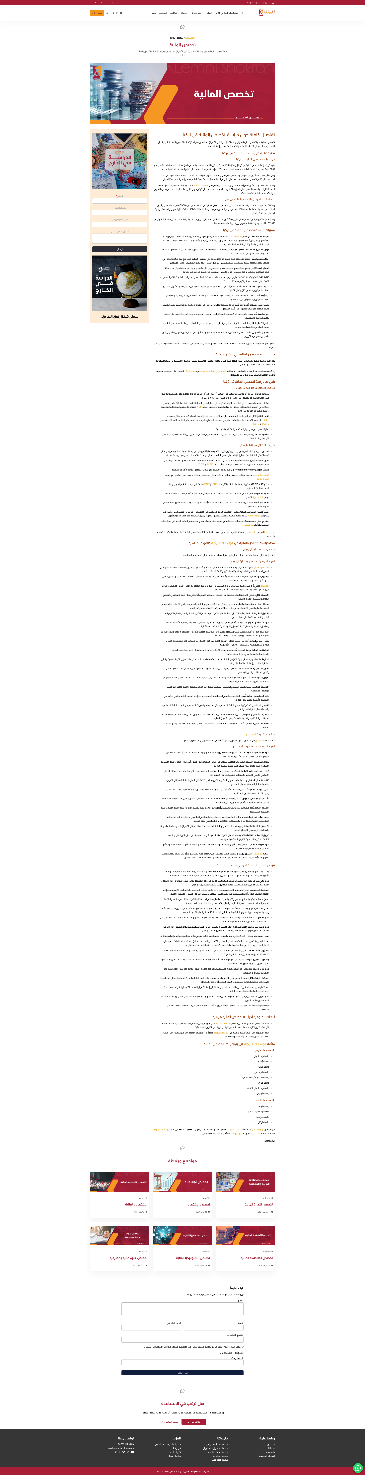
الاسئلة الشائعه (251, 3)
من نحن (272, 3)
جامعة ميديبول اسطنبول (190, 19)
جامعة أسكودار (220, 1456)
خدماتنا (184, 13)
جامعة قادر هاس (219, 1459)
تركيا (208, 19)
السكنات (163, 13)
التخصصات (190, 38)
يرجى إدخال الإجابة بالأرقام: (232, 1353)
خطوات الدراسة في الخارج (226, 13)
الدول (209, 13)
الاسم (119, 196)
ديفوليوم (159, 1472)
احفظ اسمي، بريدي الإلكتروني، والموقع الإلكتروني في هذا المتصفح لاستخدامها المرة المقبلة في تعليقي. (192, 1347)
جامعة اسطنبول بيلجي (217, 1444)
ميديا (154, 13)
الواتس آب (192, 1422)
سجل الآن (97, 13)
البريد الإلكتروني (173, 1323)
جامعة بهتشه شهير (218, 1452)
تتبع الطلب (175, 1452)
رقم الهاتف (120, 208)
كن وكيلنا (176, 1448)
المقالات (174, 13)
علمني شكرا (184, 1472)
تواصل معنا (262, 3)
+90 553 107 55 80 (125, 1444)
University (197, 13)
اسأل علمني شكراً (120, 231)
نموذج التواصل (171, 1422)
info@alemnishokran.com (121, 1448)
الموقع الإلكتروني (235, 1335)
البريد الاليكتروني (119, 219)
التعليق (240, 1300)
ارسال (120, 249)
